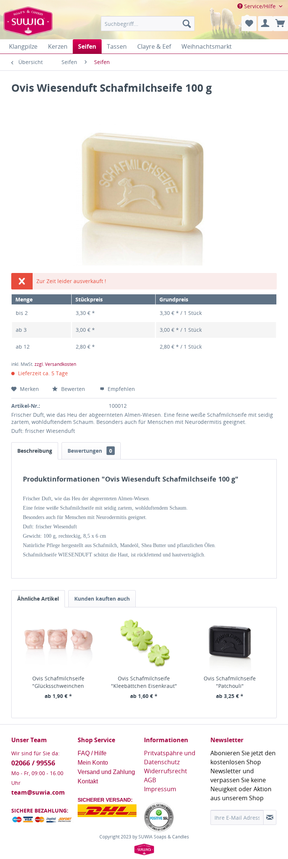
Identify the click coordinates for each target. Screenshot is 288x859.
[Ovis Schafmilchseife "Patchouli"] (229, 645)
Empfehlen (120, 388)
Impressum (160, 789)
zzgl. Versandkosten (55, 364)
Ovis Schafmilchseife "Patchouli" (230, 682)
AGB (150, 780)
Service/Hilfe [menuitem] (260, 6)
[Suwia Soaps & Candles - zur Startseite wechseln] (28, 25)
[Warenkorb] (280, 23)
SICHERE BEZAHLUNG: (39, 810)
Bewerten (73, 388)
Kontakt (88, 781)
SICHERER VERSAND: (105, 800)
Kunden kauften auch (102, 598)
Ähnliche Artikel (38, 598)
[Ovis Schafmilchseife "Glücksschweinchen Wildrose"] (58, 645)
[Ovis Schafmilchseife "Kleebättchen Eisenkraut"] (144, 645)
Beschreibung (34, 450)
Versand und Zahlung (106, 772)
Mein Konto (94, 762)
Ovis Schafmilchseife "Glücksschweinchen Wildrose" (58, 682)
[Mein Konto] (265, 23)
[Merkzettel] (249, 23)
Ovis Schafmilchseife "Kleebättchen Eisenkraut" (144, 682)
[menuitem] (148, 23)
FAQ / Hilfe (93, 753)
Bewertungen (90, 450)
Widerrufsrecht (165, 771)
